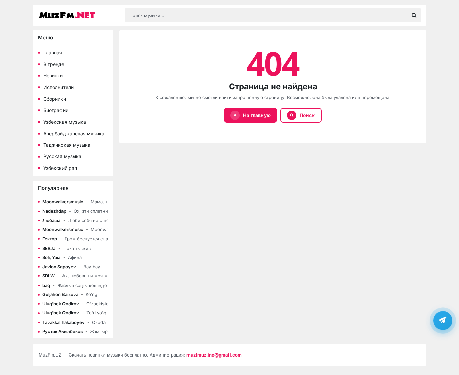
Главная (52, 52)
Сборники (54, 99)
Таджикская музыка (66, 145)
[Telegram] (442, 320)
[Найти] (414, 15)
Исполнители (58, 87)
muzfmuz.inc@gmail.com (214, 355)
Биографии (55, 110)
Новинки (53, 75)
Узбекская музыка (64, 122)
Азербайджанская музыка (74, 133)
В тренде (53, 64)
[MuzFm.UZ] (78, 15)
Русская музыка (62, 156)
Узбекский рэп (60, 168)
